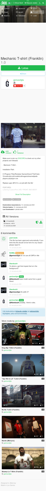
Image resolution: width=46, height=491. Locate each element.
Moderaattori (19, 253)
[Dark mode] (39, 3)
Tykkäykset (20, 153)
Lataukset (8, 153)
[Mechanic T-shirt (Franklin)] (23, 135)
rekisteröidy (34, 311)
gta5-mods (13, 238)
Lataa (24, 68)
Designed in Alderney (8, 483)
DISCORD (21, 158)
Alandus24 (13, 263)
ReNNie (12, 253)
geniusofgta (18, 79)
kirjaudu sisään (21, 311)
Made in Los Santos (8, 485)
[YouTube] (14, 82)
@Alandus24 (14, 279)
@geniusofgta (14, 255)
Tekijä (21, 276)
